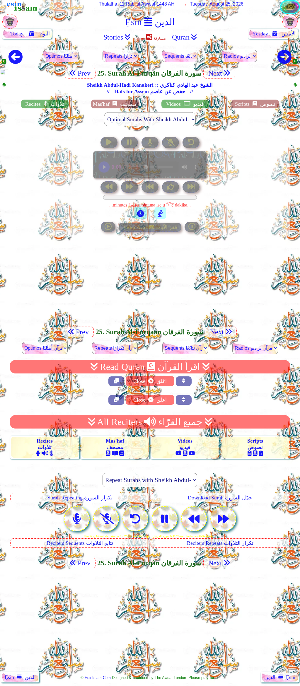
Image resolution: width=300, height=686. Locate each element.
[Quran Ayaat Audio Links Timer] (140, 213)
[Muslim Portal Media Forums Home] (10, 24)
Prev (85, 73)
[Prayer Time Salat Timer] (160, 213)
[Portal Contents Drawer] (151, 187)
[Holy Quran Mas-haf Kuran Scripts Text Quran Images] (290, 12)
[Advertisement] (150, 284)
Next (214, 73)
